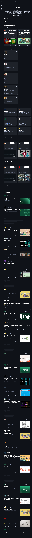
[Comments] (7, 45)
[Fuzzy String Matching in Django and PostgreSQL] (17, 337)
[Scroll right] (7, 27)
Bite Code (20, 130)
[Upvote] (4, 45)
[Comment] (8, 203)
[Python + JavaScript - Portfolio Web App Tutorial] (10, 37)
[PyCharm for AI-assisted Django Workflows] (17, 380)
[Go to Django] (5, 238)
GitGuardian (6, 111)
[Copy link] (15, 45)
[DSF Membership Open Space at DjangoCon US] (17, 368)
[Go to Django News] (6, 238)
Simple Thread (8, 387)
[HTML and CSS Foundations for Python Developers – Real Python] (24, 37)
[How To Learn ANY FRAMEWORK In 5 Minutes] (24, 150)
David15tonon (6, 89)
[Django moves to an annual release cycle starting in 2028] (17, 532)
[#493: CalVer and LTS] (17, 273)
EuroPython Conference (10, 398)
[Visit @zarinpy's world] (16, 97)
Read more (8, 123)
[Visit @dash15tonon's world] (16, 86)
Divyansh (5, 54)
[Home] (1, 1)
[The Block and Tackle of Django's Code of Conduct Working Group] (17, 315)
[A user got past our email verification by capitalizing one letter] (17, 304)
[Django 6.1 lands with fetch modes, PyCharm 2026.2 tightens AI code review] (17, 326)
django (20, 120)
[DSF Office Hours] (17, 488)
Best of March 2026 (7, 188)
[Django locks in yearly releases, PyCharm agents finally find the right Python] (17, 445)
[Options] (21, 15)
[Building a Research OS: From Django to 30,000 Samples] (17, 253)
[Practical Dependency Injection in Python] (17, 522)
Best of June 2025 (14, 188)
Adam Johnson (21, 111)
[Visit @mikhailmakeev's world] (16, 63)
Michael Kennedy (7, 76)
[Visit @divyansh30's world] (16, 51)
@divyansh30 (6, 55)
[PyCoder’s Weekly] (17, 293)
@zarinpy (5, 101)
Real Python (8, 226)
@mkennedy (6, 78)
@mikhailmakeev (6, 67)
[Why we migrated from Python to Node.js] (10, 150)
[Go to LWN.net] (6, 530)
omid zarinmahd (7, 100)
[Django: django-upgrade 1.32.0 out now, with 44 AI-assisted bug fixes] (17, 423)
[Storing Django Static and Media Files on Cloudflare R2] (17, 499)
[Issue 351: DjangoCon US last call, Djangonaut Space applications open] (17, 357)
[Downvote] (10, 45)
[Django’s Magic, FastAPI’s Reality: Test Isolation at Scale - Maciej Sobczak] (17, 403)
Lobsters (8, 518)
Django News (8, 463)
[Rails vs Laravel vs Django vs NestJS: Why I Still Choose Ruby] (24, 174)
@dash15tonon (6, 90)
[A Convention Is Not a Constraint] (17, 391)
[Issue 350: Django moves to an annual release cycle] (17, 468)
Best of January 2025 (28, 188)
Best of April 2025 (20, 188)
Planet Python (6, 130)
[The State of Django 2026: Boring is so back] (17, 211)
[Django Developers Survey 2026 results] (17, 199)
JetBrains (8, 206)
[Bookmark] (13, 45)
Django (5, 120)
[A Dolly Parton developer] (17, 263)
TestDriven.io (8, 495)
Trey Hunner (8, 260)
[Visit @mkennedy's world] (16, 74)
